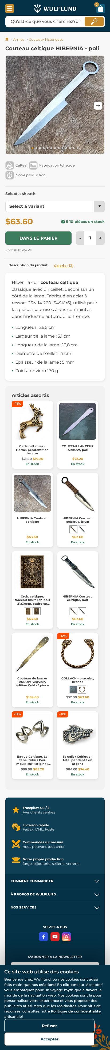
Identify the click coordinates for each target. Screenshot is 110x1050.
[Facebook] (43, 936)
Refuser (49, 1025)
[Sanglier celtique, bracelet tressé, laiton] (73, 690)
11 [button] (70, 148)
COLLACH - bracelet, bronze (77, 680)
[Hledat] (94, 21)
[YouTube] (55, 936)
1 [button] (33, 148)
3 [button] (40, 148)
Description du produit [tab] (28, 265)
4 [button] (44, 148)
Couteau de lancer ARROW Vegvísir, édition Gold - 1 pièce (32, 682)
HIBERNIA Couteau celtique (32, 520)
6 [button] (51, 148)
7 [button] (55, 148)
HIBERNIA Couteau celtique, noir (77, 598)
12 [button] (74, 148)
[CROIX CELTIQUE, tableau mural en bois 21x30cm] (28, 611)
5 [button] (47, 148)
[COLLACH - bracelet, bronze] (82, 690)
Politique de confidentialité (76, 1011)
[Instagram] (66, 936)
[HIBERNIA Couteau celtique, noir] (82, 529)
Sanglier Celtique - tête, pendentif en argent (77, 760)
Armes (18, 39)
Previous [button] (12, 106)
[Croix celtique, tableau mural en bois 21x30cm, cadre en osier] (37, 611)
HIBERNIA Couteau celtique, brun (77, 520)
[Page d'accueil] (7, 39)
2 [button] (36, 148)
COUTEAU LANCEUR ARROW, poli (77, 447)
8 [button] (59, 148)
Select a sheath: (21, 194)
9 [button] (62, 148)
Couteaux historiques (46, 39)
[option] (55, 106)
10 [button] (66, 148)
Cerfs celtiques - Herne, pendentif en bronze (32, 449)
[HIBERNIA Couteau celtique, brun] (73, 529)
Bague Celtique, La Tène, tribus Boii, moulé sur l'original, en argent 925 (32, 762)
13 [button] (77, 148)
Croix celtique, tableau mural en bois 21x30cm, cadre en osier (32, 602)
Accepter (49, 1039)
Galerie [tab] (64, 265)
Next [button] (98, 106)
